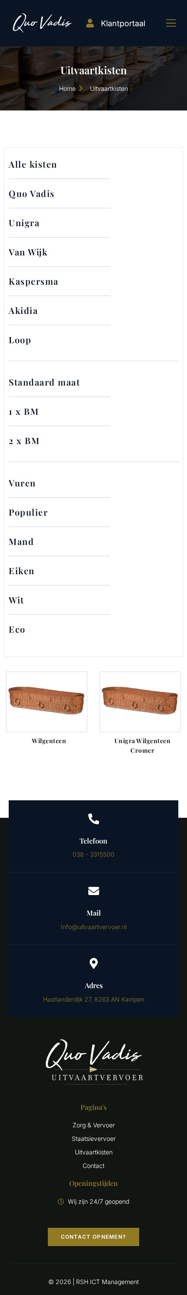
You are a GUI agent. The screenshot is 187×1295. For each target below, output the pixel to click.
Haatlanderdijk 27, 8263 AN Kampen (93, 999)
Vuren (22, 483)
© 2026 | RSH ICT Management (93, 1281)
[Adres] (93, 963)
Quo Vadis (32, 193)
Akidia (23, 310)
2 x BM (24, 440)
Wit (16, 600)
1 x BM (24, 411)
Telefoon (93, 840)
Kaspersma (34, 281)
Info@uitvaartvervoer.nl (94, 926)
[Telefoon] (93, 818)
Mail (94, 912)
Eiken (22, 570)
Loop (20, 339)
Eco (17, 629)
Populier (28, 512)
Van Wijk (28, 252)
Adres (94, 985)
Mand (21, 541)
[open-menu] (164, 23)
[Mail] (93, 890)
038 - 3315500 (93, 854)
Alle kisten (33, 164)
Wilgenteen (49, 741)
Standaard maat (44, 382)
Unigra (24, 222)
